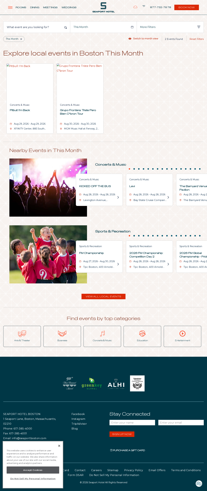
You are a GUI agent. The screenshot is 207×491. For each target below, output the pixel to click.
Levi (132, 186)
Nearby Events (45, 150)
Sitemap (113, 470)
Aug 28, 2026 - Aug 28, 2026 (99, 194)
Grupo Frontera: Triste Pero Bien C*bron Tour (78, 112)
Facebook (84, 414)
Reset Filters (197, 39)
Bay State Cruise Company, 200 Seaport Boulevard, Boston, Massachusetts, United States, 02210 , (150, 201)
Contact (80, 470)
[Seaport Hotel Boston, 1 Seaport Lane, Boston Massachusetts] (104, 7)
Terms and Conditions (186, 470)
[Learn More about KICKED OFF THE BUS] (118, 197)
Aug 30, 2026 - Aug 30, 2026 (80, 123)
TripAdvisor (86, 423)
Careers (96, 470)
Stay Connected (129, 414)
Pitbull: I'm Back (20, 110)
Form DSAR (75, 475)
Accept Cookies (33, 470)
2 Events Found (174, 39)
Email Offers (157, 470)
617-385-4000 (23, 428)
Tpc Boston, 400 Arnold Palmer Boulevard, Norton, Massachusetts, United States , (99, 267)
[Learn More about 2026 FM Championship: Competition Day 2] (168, 264)
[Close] (59, 445)
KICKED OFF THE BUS (95, 186)
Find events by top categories (103, 318)
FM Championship (91, 253)
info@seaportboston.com (29, 438)
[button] (103, 296)
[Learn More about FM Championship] (118, 264)
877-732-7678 (160, 7)
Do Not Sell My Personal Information (33, 478)
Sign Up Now (121, 434)
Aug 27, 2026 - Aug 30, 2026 (99, 261)
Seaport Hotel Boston (21, 414)
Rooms (21, 7)
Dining (34, 7)
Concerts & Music (20, 104)
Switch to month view (143, 38)
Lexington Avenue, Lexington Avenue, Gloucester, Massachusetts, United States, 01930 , (99, 201)
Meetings (50, 7)
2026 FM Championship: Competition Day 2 (146, 255)
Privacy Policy (133, 470)
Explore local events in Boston (73, 54)
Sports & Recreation (113, 231)
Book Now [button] (187, 8)
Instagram (85, 418)
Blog (77, 428)
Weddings (69, 7)
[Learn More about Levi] (168, 197)
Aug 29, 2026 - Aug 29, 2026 (29, 123)
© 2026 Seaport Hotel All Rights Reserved (103, 482)
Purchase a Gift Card (128, 450)
